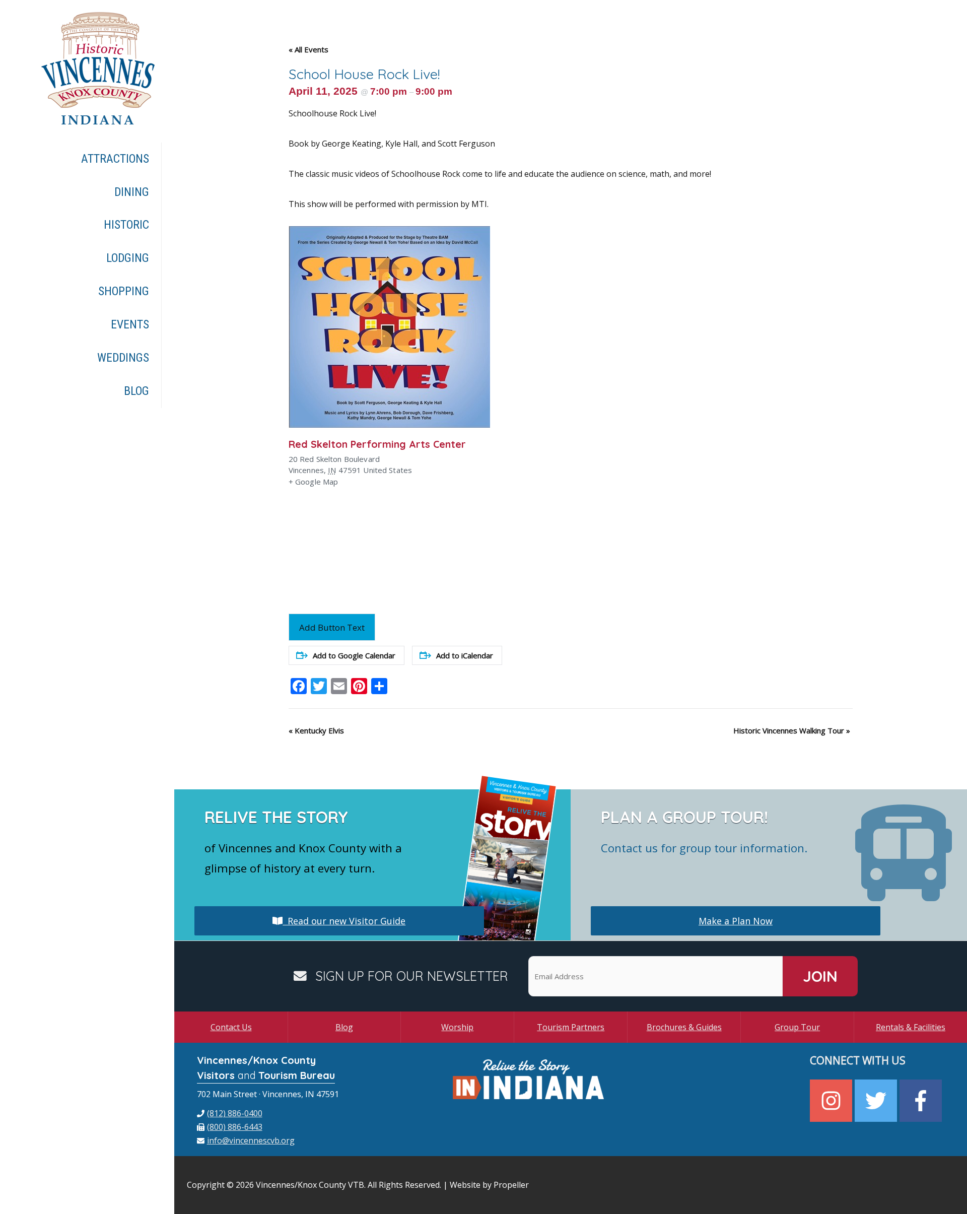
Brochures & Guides (684, 1027)
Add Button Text (332, 627)
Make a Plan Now (736, 921)
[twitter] (877, 1101)
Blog (344, 1027)
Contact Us (231, 1027)
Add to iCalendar (464, 655)
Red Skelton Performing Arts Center (377, 444)
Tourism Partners (570, 1027)
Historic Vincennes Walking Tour (791, 730)
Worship (457, 1027)
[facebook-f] (922, 1101)
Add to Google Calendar (354, 655)
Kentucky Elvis (316, 730)
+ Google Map (313, 482)
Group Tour (797, 1027)
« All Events (308, 49)
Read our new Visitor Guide (344, 921)
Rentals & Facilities (910, 1027)
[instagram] (832, 1101)
